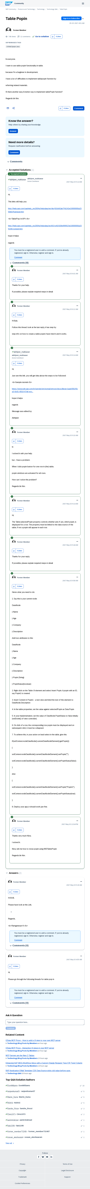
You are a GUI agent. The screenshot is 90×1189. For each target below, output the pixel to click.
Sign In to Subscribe (71, 18)
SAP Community (11, 9)
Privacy (22, 1164)
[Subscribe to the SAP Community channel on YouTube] (47, 1157)
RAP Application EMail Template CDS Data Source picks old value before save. (38, 1071)
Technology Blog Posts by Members (22, 1043)
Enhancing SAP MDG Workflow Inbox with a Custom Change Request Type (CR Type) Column (44, 1063)
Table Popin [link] (63, 9)
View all (9, 1143)
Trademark (22, 1177)
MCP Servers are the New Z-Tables (20, 1056)
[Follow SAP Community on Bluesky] (43, 1157)
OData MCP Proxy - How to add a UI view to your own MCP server (33, 1040)
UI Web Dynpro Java (13, 46)
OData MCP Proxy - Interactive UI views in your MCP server (30, 1048)
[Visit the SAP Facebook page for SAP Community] (39, 1157)
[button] (52, 37)
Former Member (19, 30)
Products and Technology (26, 9)
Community (19, 3)
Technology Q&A (52, 9)
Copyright (22, 1170)
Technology (41, 9)
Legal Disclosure (67, 1170)
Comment (78, 108)
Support (67, 1177)
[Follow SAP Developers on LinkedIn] (51, 1157)
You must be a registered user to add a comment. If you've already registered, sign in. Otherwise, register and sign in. (41, 251)
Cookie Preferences (22, 1183)
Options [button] (83, 19)
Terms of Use (67, 1164)
